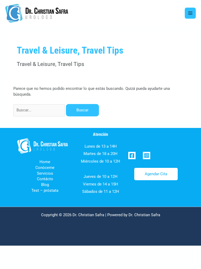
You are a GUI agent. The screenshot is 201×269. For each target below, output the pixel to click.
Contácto (45, 179)
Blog (45, 184)
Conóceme (44, 167)
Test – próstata (44, 190)
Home (45, 161)
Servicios (45, 173)
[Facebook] (132, 155)
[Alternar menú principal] (190, 13)
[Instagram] (146, 155)
